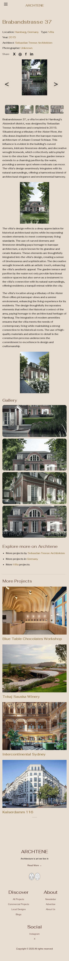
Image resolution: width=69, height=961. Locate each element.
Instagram (34, 934)
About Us (50, 909)
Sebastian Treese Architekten (33, 42)
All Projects (18, 899)
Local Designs (18, 909)
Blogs (18, 914)
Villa (51, 32)
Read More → (34, 865)
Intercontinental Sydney (24, 754)
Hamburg (20, 32)
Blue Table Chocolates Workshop (32, 638)
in (31, 54)
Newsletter (50, 899)
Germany (33, 32)
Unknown (26, 48)
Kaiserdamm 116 (17, 812)
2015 (12, 37)
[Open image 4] (34, 522)
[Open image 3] (34, 488)
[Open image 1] (34, 421)
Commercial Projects (18, 904)
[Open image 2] (34, 455)
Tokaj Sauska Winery (21, 696)
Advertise (50, 904)
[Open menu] (6, 4)
